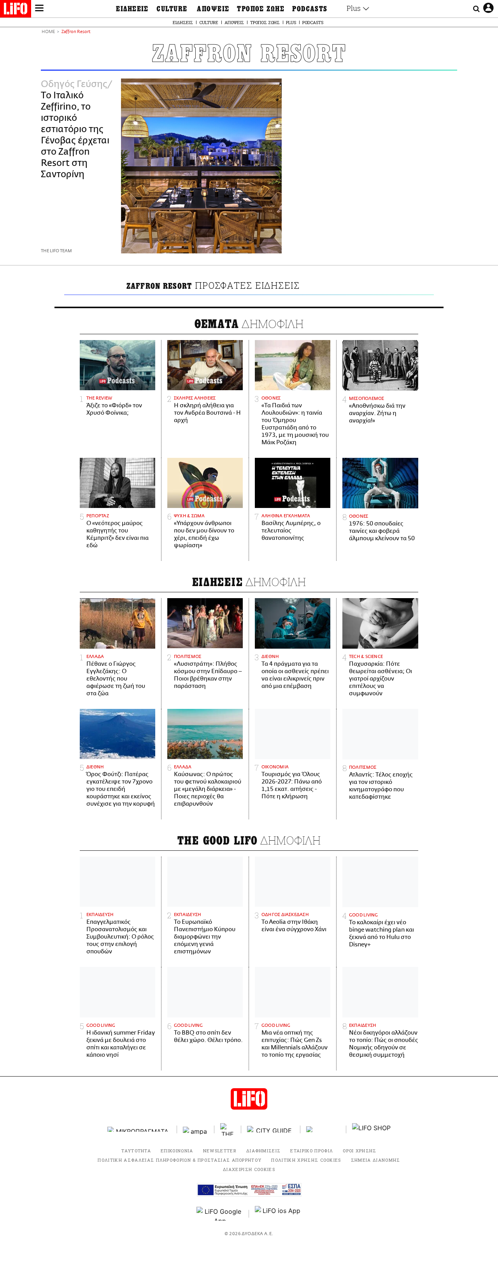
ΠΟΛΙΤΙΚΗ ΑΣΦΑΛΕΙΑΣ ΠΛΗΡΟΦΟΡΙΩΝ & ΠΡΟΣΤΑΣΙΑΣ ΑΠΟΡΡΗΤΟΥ (179, 1159)
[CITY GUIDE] (271, 1129)
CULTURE (171, 9)
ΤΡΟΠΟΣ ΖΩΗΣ (260, 9)
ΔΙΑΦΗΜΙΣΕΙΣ (263, 1150)
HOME (48, 32)
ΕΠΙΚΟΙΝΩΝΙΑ (177, 1150)
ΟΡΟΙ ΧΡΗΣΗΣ (360, 1150)
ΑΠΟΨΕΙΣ (213, 9)
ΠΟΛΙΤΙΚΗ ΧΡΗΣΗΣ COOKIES (306, 1159)
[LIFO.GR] (15, 10)
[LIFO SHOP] (371, 1129)
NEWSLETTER (220, 1150)
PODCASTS (310, 9)
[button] (39, 9)
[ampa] (196, 1129)
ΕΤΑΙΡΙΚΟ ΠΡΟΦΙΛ (311, 1150)
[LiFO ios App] (278, 1214)
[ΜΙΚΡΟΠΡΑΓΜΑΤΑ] (139, 1129)
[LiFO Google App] (219, 1214)
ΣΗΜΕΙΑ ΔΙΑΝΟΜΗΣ (375, 1159)
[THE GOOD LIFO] (227, 1129)
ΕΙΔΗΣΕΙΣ (132, 9)
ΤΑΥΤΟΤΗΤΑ (136, 1150)
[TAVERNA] (323, 1129)
